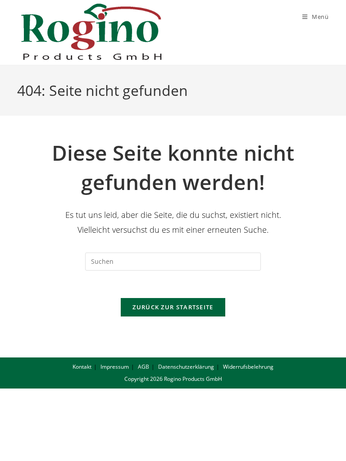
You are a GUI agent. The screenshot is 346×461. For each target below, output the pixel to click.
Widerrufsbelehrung (248, 367)
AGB (143, 367)
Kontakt (82, 367)
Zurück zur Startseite (172, 307)
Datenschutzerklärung (186, 367)
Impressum (114, 367)
